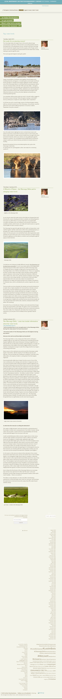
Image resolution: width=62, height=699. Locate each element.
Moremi (54, 666)
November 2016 (52, 604)
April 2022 (54, 547)
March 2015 (53, 617)
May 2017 (54, 596)
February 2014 (53, 626)
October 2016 (53, 605)
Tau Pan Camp (53, 675)
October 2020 (53, 558)
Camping (25, 648)
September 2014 (52, 622)
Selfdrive (47, 675)
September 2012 (52, 638)
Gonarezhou (24, 652)
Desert (26, 651)
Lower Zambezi (24, 659)
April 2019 (54, 574)
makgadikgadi (51, 664)
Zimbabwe (25, 689)
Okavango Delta (24, 671)
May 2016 (54, 610)
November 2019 (52, 569)
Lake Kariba (24, 657)
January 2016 (53, 613)
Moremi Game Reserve (22, 668)
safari (54, 671)
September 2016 (52, 606)
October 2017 (53, 589)
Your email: (25, 517)
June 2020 (54, 561)
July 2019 (54, 573)
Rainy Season (49, 670)
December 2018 (52, 578)
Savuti (26, 676)
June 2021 (54, 554)
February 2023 (53, 540)
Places (26, 673)
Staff (26, 681)
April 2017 (54, 597)
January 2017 (53, 601)
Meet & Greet (41, 666)
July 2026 (54, 531)
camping (34, 661)
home (1, 10)
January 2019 (53, 577)
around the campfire (22, 644)
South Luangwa (24, 680)
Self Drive (25, 677)
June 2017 (54, 594)
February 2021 (53, 555)
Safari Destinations (45, 5)
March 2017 (53, 598)
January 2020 (53, 566)
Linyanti (44, 664)
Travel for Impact (23, 684)
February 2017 (53, 600)
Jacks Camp (37, 664)
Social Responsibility (23, 679)
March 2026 (53, 532)
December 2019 (52, 567)
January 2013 (53, 633)
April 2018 (54, 585)
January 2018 (53, 587)
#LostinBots (49, 648)
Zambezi (25, 687)
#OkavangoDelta (40, 651)
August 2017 (53, 591)
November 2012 (52, 636)
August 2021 (53, 553)
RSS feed (25, 530)
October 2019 (53, 570)
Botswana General (23, 645)
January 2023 (53, 542)
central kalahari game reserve (49, 661)
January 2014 (53, 628)
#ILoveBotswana (36, 649)
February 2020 (53, 565)
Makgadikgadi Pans (23, 660)
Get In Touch (35, 10)
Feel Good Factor (14, 10)
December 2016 (52, 602)
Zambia (25, 688)
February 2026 (53, 534)
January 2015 (53, 618)
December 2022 (52, 543)
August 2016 (53, 608)
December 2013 (52, 629)
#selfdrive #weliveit (44, 653)
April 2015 (54, 616)
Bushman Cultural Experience (48, 659)
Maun (26, 665)
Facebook (33, 3)
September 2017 (52, 590)
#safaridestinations (51, 651)
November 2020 (52, 557)
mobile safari (48, 666)
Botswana (37, 659)
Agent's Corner (28, 10)
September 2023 (52, 538)
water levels (50, 677)
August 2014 (53, 624)
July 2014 (54, 625)
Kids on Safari (24, 656)
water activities (43, 677)
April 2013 (54, 632)
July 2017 (54, 593)
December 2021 (52, 549)
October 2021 (53, 550)
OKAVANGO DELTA (38, 670)
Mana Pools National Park (22, 661)
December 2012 (52, 634)
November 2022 (52, 545)
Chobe (26, 649)
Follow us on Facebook (24, 693)
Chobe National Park (38, 662)
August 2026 (53, 530)
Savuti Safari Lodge (41, 675)
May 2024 (54, 536)
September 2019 (52, 571)
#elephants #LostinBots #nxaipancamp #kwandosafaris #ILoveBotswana (46, 645)
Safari (26, 675)
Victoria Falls (24, 685)
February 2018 (53, 586)
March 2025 (53, 535)
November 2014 (52, 620)
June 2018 (54, 583)
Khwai (26, 655)
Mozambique (24, 669)
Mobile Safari (24, 667)
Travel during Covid (23, 683)
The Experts (6, 10)
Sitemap (34, 693)
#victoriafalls (52, 653)
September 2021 (52, 551)
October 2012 (53, 637)
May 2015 (54, 614)
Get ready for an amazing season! (14, 41)
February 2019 (53, 575)
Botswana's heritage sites (22, 647)
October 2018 (53, 579)
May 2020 (54, 562)
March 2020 (53, 563)
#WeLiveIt (21, 10)
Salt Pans (47, 673)
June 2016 (54, 609)
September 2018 (52, 581)
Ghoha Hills (46, 662)
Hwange (25, 653)
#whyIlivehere (52, 656)
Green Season (52, 662)
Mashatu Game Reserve (22, 664)
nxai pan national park (51, 668)
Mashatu (25, 663)
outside (25, 672)
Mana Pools (33, 666)
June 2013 (54, 630)
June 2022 (54, 546)
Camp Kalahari (39, 661)
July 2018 (54, 582)
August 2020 (53, 559)
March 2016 (53, 612)
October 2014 (53, 621)
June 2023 (54, 539)
